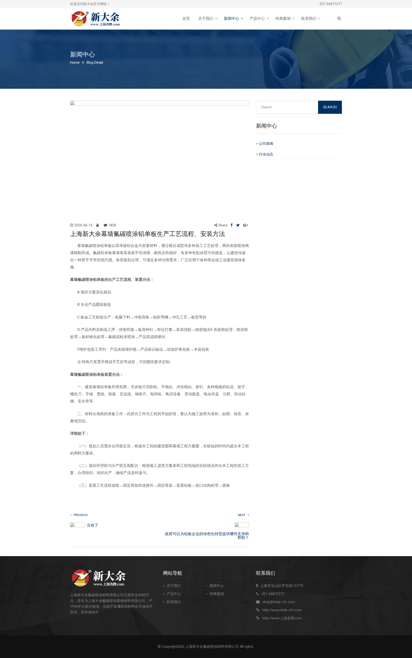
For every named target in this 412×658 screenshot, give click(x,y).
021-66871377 (331, 4)
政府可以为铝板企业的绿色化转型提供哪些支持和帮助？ (207, 536)
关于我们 (205, 18)
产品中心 (257, 18)
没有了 (92, 525)
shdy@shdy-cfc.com (279, 602)
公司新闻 (266, 143)
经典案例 (283, 18)
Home (75, 62)
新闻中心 (231, 18)
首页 (186, 18)
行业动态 (266, 154)
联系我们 (308, 18)
